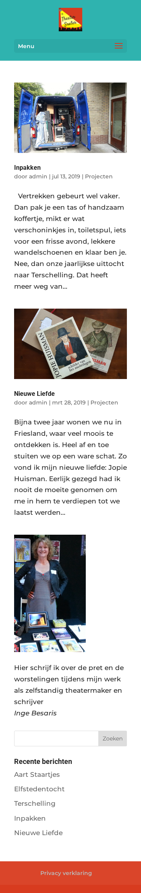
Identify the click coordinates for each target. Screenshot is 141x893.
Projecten (99, 176)
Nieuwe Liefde (34, 393)
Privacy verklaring (66, 873)
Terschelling (35, 803)
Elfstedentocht (39, 789)
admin (38, 176)
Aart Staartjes (37, 774)
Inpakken (27, 167)
